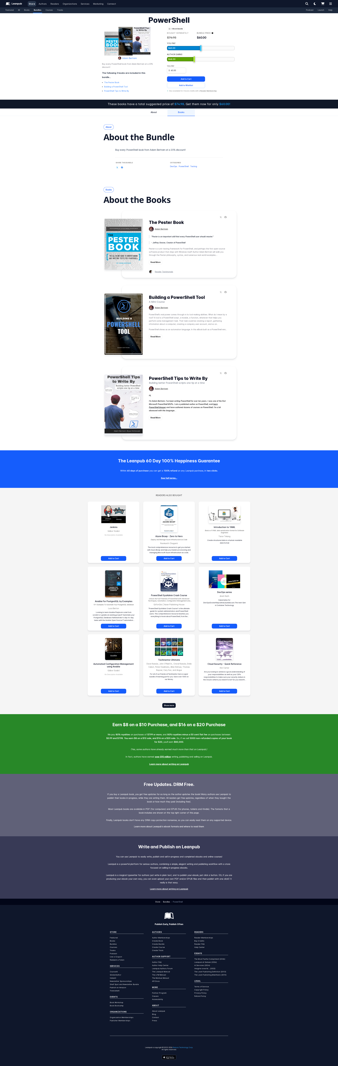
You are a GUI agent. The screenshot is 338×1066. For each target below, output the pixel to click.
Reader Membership (208, 91)
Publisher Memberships (120, 1021)
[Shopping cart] (323, 4)
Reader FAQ (199, 944)
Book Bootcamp (117, 1006)
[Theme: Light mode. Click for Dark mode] (315, 4)
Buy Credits (199, 941)
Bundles (37, 10)
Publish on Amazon (118, 988)
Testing (193, 166)
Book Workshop (116, 1002)
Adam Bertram (129, 58)
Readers (54, 4)
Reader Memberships (203, 938)
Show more (169, 705)
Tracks (60, 10)
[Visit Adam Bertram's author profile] (151, 229)
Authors (43, 4)
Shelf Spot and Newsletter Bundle (124, 984)
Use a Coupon (116, 957)
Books (27, 10)
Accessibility (157, 999)
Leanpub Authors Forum (162, 969)
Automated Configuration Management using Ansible (113, 665)
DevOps (173, 166)
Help (330, 10)
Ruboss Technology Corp (183, 1047)
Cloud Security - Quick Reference (224, 664)
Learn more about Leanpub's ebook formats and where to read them (169, 826)
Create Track (157, 950)
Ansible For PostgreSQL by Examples (113, 601)
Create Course (158, 947)
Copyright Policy (201, 990)
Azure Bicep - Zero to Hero (169, 536)
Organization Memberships (121, 1017)
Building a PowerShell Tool (116, 87)
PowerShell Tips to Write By (116, 91)
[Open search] (307, 4)
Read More (156, 262)
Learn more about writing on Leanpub (169, 764)
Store (32, 4)
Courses (49, 10)
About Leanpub (158, 1011)
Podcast (310, 10)
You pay (170, 66)
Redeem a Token (117, 960)
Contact (155, 1017)
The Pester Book (111, 82)
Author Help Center (160, 965)
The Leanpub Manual (161, 972)
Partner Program (159, 993)
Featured (10, 10)
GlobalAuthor (115, 975)
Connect (111, 4)
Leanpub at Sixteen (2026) (205, 962)
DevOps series (224, 592)
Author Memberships (161, 938)
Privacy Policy (200, 993)
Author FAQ (157, 962)
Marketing (98, 4)
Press (154, 1021)
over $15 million (163, 756)
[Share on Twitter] (117, 167)
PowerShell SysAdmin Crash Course (169, 595)
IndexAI (113, 978)
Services (85, 4)
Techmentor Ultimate (169, 660)
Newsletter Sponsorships (121, 981)
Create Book (157, 941)
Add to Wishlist (186, 85)
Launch (321, 10)
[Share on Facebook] (122, 167)
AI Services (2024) (202, 965)
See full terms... (169, 478)
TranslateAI (115, 991)
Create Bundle (158, 944)
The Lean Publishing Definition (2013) (210, 972)
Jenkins (113, 527)
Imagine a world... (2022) (204, 969)
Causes (155, 996)
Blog (154, 1014)
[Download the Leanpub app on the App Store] (169, 1057)
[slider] (201, 48)
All (19, 10)
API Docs (156, 981)
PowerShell (184, 166)
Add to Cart (186, 79)
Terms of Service (201, 987)
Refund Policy (200, 996)
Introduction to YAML (224, 527)
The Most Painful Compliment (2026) (209, 959)
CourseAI (114, 972)
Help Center (199, 947)
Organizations (70, 4)
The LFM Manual (159, 975)
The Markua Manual (160, 978)
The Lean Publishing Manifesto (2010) (210, 975)
